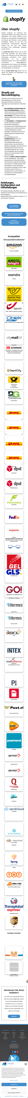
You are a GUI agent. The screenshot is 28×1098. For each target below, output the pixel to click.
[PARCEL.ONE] (14, 680)
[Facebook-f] (13, 1052)
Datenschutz (15, 1096)
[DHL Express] (14, 442)
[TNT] (14, 873)
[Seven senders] (14, 829)
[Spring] (14, 859)
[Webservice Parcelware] (14, 725)
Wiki (24, 196)
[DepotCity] (14, 367)
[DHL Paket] (14, 457)
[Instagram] (10, 1052)
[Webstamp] (14, 769)
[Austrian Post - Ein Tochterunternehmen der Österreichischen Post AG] (14, 293)
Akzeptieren (14, 1084)
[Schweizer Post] (14, 754)
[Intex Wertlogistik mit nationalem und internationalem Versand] (14, 650)
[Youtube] (17, 1052)
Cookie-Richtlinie (8, 1096)
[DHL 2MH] (14, 427)
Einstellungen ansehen (14, 1092)
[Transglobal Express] (14, 903)
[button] (26, 1064)
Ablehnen (14, 1088)
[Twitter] (15, 1052)
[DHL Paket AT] (14, 412)
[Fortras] (14, 546)
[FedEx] (14, 516)
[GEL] (14, 561)
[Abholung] (14, 953)
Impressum (21, 1096)
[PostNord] (14, 740)
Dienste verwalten (13, 1080)
